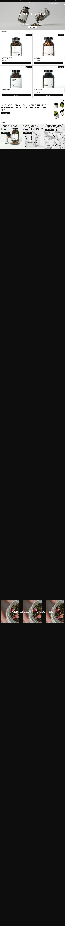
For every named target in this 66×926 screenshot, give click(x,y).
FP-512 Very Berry (6, 89)
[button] (1, 3)
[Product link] (16, 49)
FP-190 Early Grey (38, 89)
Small (6, 60)
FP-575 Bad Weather (38, 57)
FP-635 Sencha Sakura (7, 57)
